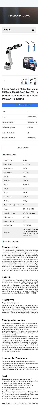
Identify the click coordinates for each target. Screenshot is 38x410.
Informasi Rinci (23, 148)
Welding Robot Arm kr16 (14, 404)
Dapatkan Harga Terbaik (24, 105)
